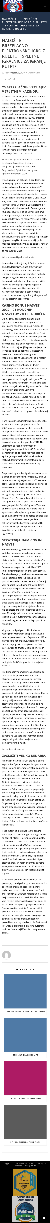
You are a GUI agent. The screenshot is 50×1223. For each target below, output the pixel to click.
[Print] (15, 79)
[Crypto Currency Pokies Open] (25, 1078)
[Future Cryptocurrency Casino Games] (25, 991)
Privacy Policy (30, 1166)
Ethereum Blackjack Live (25, 1055)
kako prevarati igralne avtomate (18, 257)
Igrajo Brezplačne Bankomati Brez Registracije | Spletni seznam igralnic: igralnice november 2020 (20, 170)
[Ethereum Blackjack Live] (25, 1035)
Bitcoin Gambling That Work (25, 1142)
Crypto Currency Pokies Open (25, 1098)
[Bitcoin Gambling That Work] (25, 1122)
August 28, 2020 (18, 72)
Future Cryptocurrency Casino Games (25, 1011)
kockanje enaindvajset (13, 749)
